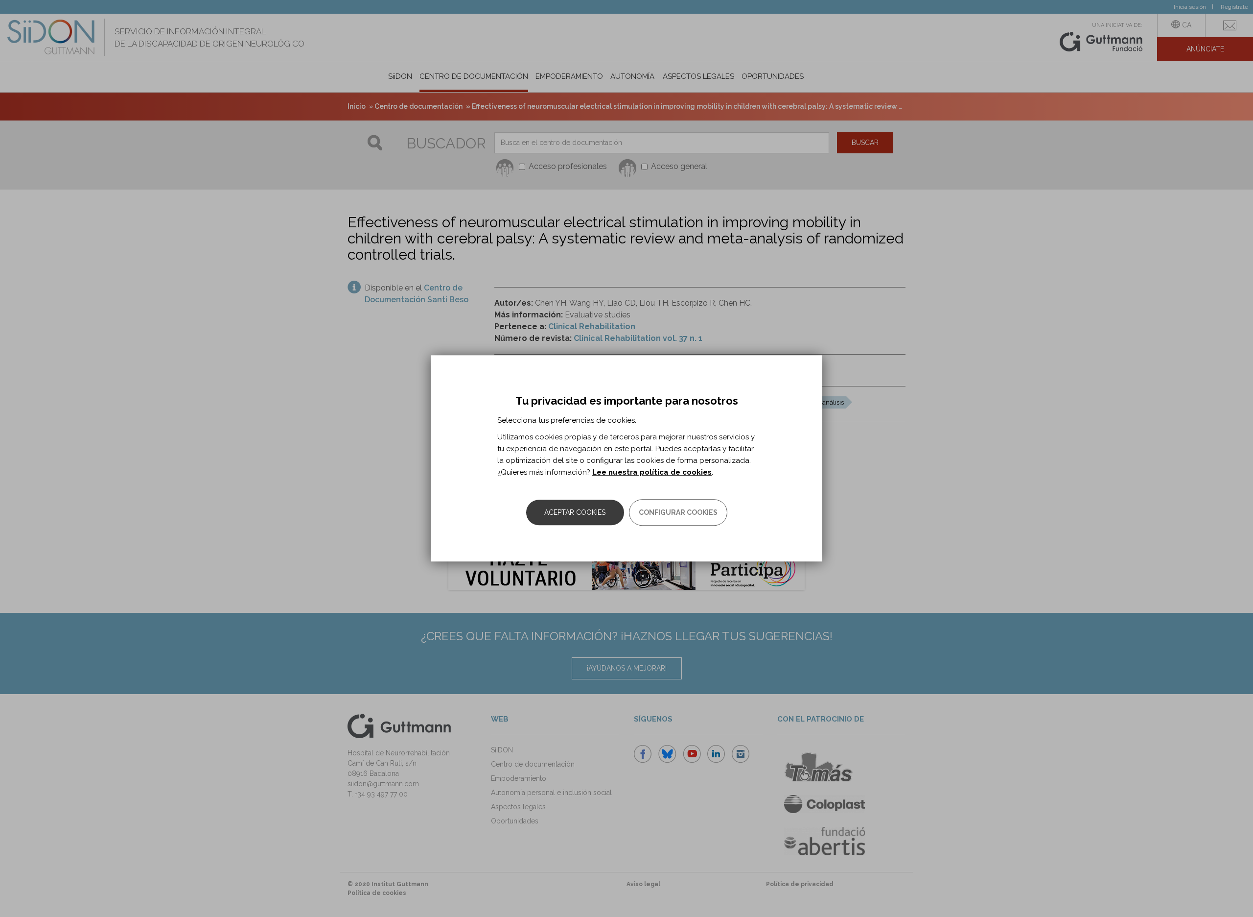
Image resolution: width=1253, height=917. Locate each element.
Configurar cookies (678, 513)
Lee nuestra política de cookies (652, 472)
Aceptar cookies (574, 513)
